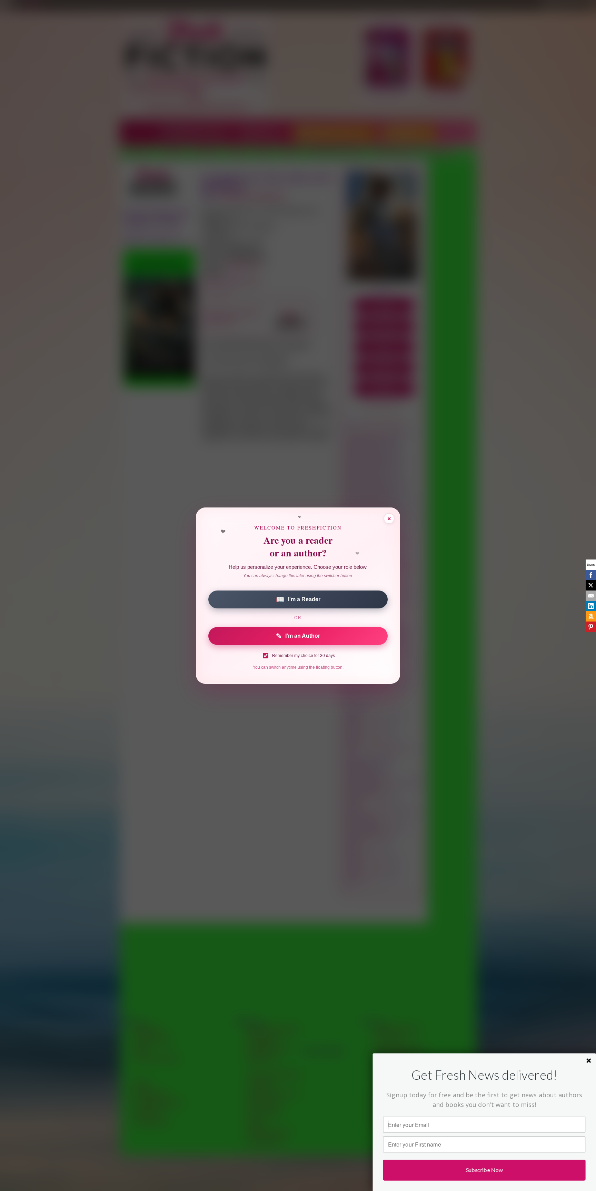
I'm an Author (298, 636)
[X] (591, 585)
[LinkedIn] (591, 606)
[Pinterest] (591, 627)
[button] (484, 1075)
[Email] (591, 596)
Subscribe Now (484, 1170)
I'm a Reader (298, 599)
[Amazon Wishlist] (591, 616)
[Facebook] (591, 575)
